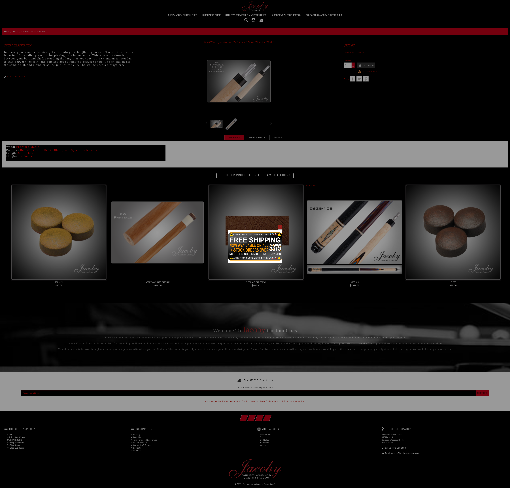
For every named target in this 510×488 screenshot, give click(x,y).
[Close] (280, 227)
